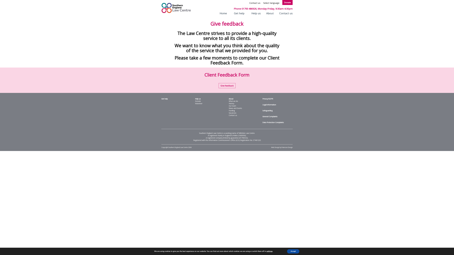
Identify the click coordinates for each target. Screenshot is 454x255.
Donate (287, 2)
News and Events (235, 108)
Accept (293, 251)
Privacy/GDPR (267, 99)
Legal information (269, 105)
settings (269, 251)
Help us (256, 13)
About (270, 13)
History (231, 103)
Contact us (254, 3)
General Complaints (269, 116)
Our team (232, 106)
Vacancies (232, 113)
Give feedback (227, 85)
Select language (271, 3)
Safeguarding (267, 110)
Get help (239, 13)
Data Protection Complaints (273, 122)
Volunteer (198, 103)
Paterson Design (287, 147)
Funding (232, 110)
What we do (233, 101)
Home (223, 13)
